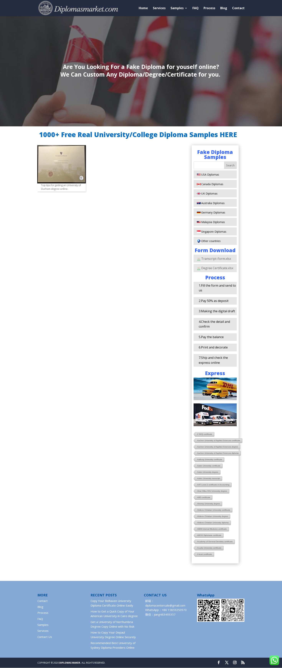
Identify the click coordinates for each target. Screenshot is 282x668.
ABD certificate (203, 497)
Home (143, 8)
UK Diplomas (209, 193)
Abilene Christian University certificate (213, 510)
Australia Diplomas (213, 203)
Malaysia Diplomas (213, 222)
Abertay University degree (208, 504)
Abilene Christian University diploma (213, 523)
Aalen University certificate (208, 466)
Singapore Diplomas (213, 231)
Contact (238, 8)
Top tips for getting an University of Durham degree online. (61, 187)
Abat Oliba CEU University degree (212, 491)
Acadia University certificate (209, 548)
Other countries (211, 241)
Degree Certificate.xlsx (217, 268)
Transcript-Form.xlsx (216, 259)
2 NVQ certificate (204, 434)
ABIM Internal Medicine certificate (212, 529)
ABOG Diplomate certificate (209, 535)
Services (159, 8)
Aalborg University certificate (209, 459)
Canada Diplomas (212, 184)
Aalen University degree (207, 472)
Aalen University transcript (208, 478)
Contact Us (44, 637)
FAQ (195, 8)
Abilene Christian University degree (212, 516)
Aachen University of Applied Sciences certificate (218, 440)
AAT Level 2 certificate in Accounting (213, 485)
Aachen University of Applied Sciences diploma (218, 453)
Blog (223, 8)
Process (209, 8)
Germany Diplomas (213, 212)
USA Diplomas (210, 174)
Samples (177, 8)
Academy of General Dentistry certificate (215, 541)
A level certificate (204, 554)
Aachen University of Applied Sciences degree (217, 447)
